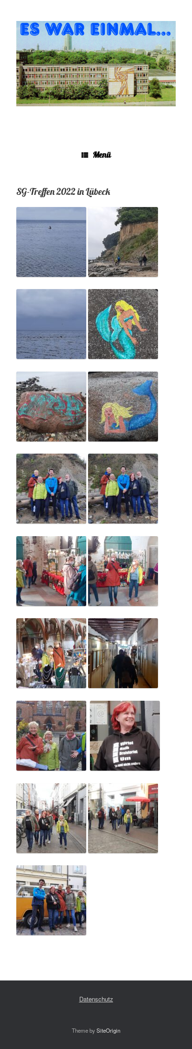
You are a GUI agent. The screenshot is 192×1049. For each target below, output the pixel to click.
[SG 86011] (96, 63)
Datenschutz (96, 998)
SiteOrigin (108, 1030)
